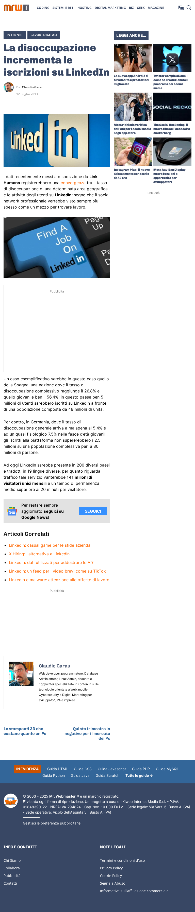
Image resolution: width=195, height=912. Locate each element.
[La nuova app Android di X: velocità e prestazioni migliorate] (133, 58)
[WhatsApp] (93, 87)
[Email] (105, 99)
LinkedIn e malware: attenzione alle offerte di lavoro (59, 579)
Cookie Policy (111, 875)
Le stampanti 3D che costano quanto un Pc (25, 731)
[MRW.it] (16, 8)
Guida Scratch (107, 775)
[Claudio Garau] (10, 87)
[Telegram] (105, 87)
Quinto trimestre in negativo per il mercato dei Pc (87, 733)
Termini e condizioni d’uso (122, 860)
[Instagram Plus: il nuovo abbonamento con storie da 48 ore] (133, 151)
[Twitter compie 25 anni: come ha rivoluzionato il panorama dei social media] (172, 58)
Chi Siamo (12, 860)
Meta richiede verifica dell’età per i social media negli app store (132, 129)
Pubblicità (12, 875)
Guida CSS (83, 769)
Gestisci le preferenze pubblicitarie (51, 823)
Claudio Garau (32, 87)
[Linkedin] (82, 87)
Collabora (12, 868)
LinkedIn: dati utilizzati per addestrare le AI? (51, 562)
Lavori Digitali (43, 34)
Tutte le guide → (139, 775)
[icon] (181, 7)
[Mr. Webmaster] (11, 801)
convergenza (73, 182)
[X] (70, 87)
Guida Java (80, 775)
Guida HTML (57, 769)
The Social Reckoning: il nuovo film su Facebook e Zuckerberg (171, 129)
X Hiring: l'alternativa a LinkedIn (39, 553)
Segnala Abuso (112, 883)
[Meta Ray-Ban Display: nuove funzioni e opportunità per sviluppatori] (172, 151)
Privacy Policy (111, 868)
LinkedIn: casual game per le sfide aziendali (50, 545)
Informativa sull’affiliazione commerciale (134, 890)
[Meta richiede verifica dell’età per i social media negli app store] (133, 107)
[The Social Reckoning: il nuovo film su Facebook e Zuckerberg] (172, 107)
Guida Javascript (112, 769)
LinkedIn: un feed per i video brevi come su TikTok (57, 571)
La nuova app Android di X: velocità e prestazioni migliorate (131, 80)
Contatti (10, 883)
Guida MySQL (167, 769)
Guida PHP (141, 769)
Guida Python (53, 775)
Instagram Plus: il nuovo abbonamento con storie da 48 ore (132, 174)
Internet (15, 34)
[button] (188, 7)
